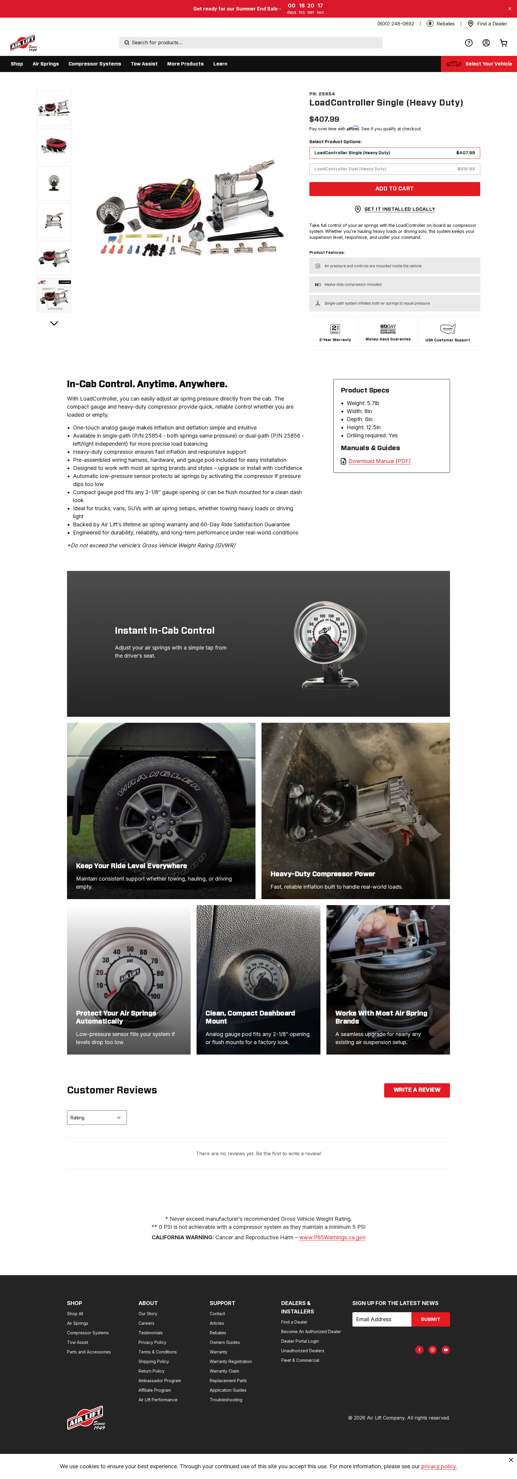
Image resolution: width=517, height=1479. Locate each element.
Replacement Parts (228, 1380)
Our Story (148, 1313)
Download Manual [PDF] (380, 461)
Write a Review (417, 1090)
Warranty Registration (231, 1361)
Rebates (218, 1332)
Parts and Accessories (89, 1351)
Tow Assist (77, 1342)
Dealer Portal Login (300, 1341)
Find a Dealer (294, 1321)
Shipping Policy (154, 1361)
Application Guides (228, 1390)
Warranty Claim (224, 1370)
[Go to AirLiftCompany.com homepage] (86, 1417)
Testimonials (151, 1332)
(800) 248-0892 (395, 24)
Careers (146, 1323)
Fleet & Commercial (300, 1360)
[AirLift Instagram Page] (432, 1350)
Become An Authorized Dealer (311, 1331)
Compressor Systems (88, 1332)
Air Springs (77, 1323)
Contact (217, 1313)
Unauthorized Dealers (302, 1350)
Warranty (218, 1351)
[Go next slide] (54, 323)
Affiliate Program (155, 1390)
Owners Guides (225, 1342)
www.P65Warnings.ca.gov (332, 1237)
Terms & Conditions (158, 1351)
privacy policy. (439, 1466)
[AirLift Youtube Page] (446, 1350)
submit (430, 1319)
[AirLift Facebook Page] (419, 1350)
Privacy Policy (152, 1342)
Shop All (75, 1313)
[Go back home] (23, 43)
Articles (217, 1323)
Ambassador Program (160, 1380)
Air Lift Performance (158, 1399)
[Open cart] (503, 43)
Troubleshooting (226, 1399)
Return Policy (152, 1370)
